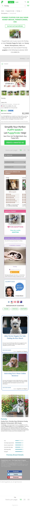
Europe (6, 309)
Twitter (16, 474)
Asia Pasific (24, 309)
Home (2, 11)
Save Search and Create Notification (15, 26)
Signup (11, 2)
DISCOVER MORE (7, 350)
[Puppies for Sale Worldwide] (9, 302)
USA (2, 106)
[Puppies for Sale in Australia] (21, 302)
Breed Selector (12, 464)
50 (28, 150)
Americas (15, 309)
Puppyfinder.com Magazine (22, 351)
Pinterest (16, 477)
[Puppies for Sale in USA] (12, 302)
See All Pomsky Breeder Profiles (14, 241)
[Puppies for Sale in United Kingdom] (18, 302)
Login (16, 2)
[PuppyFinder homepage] (2, 2)
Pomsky (18, 11)
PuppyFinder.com (6, 460)
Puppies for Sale (10, 11)
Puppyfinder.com (5, 461)
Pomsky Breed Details (15, 455)
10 (21, 150)
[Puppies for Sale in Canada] (15, 302)
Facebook (16, 471)
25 (24, 150)
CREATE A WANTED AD (15, 142)
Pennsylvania (4, 13)
